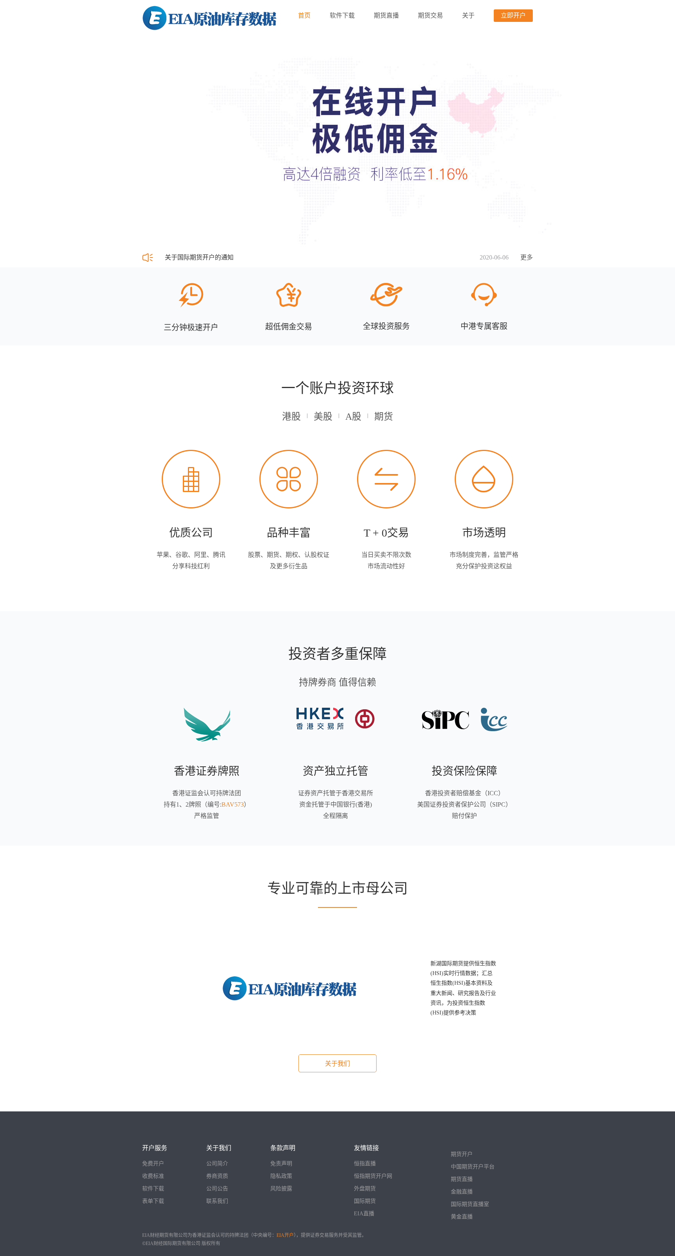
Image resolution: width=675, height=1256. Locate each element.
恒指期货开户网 (373, 1176)
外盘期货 (365, 1189)
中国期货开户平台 (473, 1167)
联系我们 (217, 1201)
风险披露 (281, 1189)
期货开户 (462, 1154)
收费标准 (153, 1176)
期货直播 (386, 15)
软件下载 (342, 15)
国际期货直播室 (470, 1204)
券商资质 (217, 1176)
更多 (526, 257)
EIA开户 (285, 1235)
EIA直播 (364, 1214)
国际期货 (365, 1201)
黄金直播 (462, 1217)
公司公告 (217, 1189)
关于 (468, 15)
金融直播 (462, 1192)
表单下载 (153, 1201)
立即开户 (513, 15)
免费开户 (153, 1164)
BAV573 (232, 804)
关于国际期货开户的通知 (199, 257)
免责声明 (281, 1164)
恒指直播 (365, 1164)
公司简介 (217, 1164)
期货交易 (430, 15)
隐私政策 (281, 1176)
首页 (304, 15)
